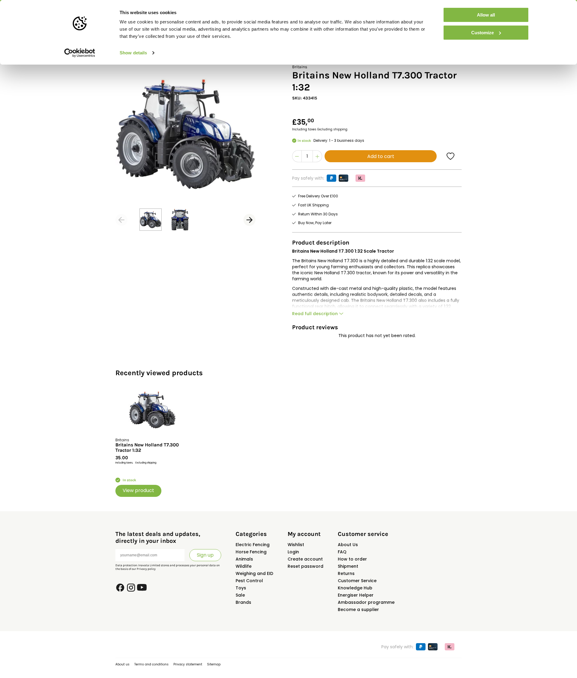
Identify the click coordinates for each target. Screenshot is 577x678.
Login (293, 552)
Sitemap (214, 664)
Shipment (348, 566)
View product (138, 490)
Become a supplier (358, 610)
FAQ (342, 552)
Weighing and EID (254, 573)
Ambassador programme (366, 602)
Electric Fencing (253, 545)
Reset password (305, 566)
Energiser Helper (356, 595)
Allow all (486, 14)
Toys (241, 588)
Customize (482, 32)
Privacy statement (187, 664)
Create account (305, 559)
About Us (348, 545)
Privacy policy (146, 569)
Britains (299, 66)
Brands (243, 602)
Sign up (205, 555)
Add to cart (380, 156)
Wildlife (244, 566)
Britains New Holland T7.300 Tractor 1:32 (147, 447)
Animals (244, 559)
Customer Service (357, 581)
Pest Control (249, 581)
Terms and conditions (151, 664)
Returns (346, 573)
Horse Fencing (251, 552)
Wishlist (296, 545)
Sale (240, 595)
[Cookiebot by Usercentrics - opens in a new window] (79, 52)
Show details (133, 52)
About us (122, 664)
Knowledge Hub (355, 588)
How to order (352, 559)
